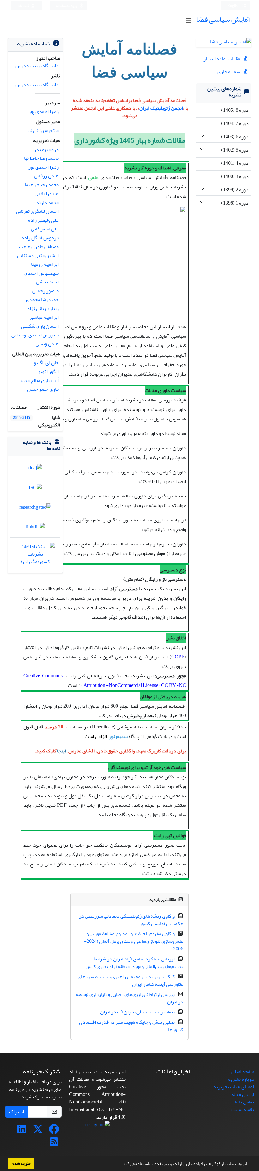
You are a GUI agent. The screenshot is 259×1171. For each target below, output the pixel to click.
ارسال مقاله (242, 1094)
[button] (120, 1164)
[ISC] (35, 489)
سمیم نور (118, 736)
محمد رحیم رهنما (42, 184)
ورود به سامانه (67, 5)
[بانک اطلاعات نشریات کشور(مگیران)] (35, 555)
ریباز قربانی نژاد (43, 308)
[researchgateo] (35, 509)
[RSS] (54, 1144)
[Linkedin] (21, 1131)
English (233, 5)
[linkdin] (35, 528)
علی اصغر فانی (45, 229)
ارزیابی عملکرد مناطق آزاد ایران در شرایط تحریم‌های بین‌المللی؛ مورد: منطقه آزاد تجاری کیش (134, 962)
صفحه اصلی (242, 1071)
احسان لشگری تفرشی (37, 211)
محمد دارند (47, 202)
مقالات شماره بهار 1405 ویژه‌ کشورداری (129, 140)
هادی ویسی (47, 343)
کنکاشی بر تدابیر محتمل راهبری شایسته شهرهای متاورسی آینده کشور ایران (130, 980)
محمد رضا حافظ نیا (41, 158)
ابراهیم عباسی (44, 317)
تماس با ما (244, 1102)
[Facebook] (54, 1131)
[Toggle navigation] (188, 21)
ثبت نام (24, 5)
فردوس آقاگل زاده (40, 237)
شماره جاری (229, 71)
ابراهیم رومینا (45, 264)
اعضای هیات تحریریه (234, 1086)
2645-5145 (21, 417)
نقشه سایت (242, 1109)
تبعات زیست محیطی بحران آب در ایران (137, 1012)
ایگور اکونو (48, 371)
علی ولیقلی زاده (43, 220)
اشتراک (16, 1111)
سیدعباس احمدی (41, 273)
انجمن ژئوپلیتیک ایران (161, 108)
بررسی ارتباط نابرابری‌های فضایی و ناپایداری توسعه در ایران (129, 998)
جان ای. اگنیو (46, 362)
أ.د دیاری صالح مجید (39, 380)
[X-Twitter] (37, 1131)
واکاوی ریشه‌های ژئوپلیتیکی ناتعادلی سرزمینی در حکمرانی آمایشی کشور (131, 919)
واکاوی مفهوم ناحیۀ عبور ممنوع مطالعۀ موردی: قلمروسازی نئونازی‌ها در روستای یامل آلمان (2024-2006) (133, 941)
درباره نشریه (241, 1079)
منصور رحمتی (45, 290)
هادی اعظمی (47, 193)
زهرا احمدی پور (43, 111)
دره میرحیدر (46, 149)
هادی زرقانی (46, 176)
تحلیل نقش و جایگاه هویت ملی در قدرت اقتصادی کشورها (131, 1025)
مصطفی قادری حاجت (39, 246)
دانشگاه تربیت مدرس (37, 65)
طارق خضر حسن (43, 389)
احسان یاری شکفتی (40, 326)
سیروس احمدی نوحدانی (35, 335)
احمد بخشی (47, 282)
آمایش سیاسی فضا (223, 19)
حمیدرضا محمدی (42, 299)
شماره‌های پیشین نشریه (224, 91)
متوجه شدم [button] (21, 1163)
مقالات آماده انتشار (222, 58)
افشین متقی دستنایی (38, 255)
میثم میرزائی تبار (42, 130)
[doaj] (35, 469)
